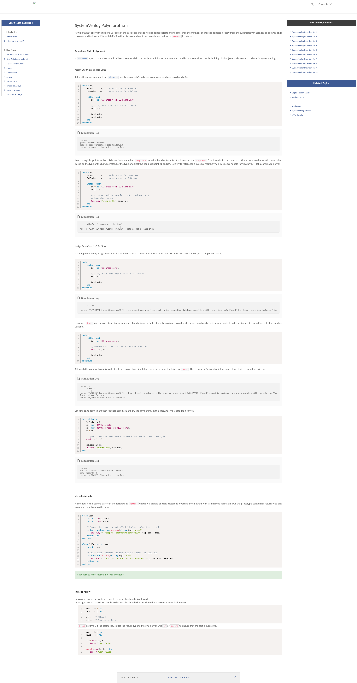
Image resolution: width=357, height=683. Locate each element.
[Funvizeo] (35, 6)
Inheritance (113, 77)
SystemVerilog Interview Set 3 (304, 41)
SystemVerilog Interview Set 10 (305, 72)
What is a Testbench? (15, 41)
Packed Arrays (12, 81)
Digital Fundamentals (301, 93)
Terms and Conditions (178, 677)
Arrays (9, 77)
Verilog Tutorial (298, 97)
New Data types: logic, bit (17, 59)
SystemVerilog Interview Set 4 (304, 46)
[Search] (312, 4)
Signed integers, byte (15, 64)
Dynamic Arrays (13, 90)
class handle (82, 59)
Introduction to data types (18, 55)
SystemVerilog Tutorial (301, 111)
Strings (9, 68)
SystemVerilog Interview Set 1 (304, 32)
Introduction (12, 37)
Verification (296, 106)
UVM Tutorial (297, 115)
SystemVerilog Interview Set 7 (304, 59)
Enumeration (12, 73)
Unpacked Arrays (14, 86)
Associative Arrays (14, 95)
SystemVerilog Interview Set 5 (304, 50)
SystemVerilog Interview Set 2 (304, 37)
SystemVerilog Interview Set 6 (304, 55)
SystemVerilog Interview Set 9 (304, 68)
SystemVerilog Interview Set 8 (304, 63)
